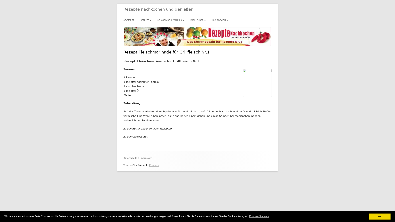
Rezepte (145, 20)
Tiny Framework (140, 165)
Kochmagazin (219, 20)
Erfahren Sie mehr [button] (259, 216)
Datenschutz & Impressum (137, 158)
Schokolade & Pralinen (169, 20)
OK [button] (379, 216)
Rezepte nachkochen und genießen (158, 9)
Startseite (128, 20)
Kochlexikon (197, 20)
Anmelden (154, 165)
